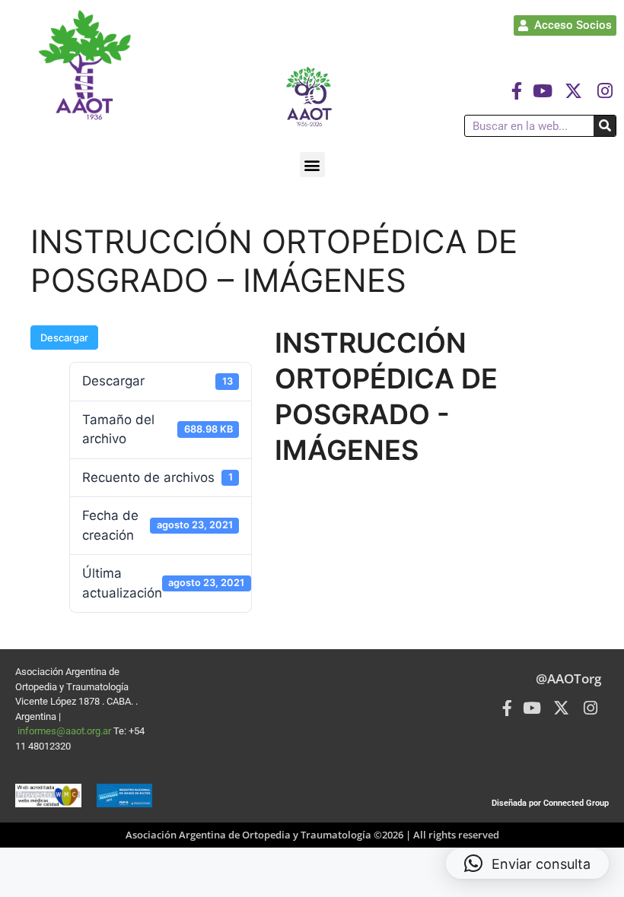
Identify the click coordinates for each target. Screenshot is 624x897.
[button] (312, 164)
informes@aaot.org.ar (65, 731)
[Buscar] (605, 126)
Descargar (64, 337)
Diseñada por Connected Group (550, 803)
